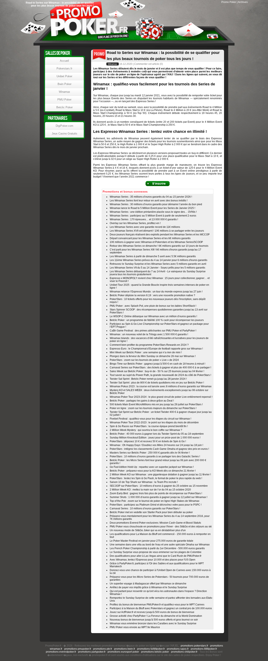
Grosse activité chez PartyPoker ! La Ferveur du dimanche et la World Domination (156, 615)
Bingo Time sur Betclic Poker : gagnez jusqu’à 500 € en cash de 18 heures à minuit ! (157, 363)
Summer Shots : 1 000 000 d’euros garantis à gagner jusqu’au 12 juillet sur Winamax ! (158, 497)
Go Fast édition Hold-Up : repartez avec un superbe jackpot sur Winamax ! (152, 466)
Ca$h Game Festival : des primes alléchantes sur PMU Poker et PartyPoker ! (153, 330)
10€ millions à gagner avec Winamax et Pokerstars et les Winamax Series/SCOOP (156, 242)
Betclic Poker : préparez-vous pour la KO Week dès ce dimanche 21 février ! (153, 470)
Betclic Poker (64, 107)
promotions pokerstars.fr (194, 645)
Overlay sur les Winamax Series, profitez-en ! (135, 223)
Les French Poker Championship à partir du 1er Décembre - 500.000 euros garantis (157, 548)
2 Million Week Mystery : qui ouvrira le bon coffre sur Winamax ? (146, 430)
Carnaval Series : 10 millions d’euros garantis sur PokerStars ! (145, 508)
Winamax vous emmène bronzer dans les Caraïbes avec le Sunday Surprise (153, 623)
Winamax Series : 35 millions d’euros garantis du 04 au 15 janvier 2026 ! (151, 196)
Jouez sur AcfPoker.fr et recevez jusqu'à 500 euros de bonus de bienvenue (152, 612)
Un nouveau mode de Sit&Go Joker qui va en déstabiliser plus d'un (148, 530)
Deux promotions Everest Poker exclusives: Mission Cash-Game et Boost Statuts (155, 522)
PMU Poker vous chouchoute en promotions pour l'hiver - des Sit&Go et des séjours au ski (161, 526)
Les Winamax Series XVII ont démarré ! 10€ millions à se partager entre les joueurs (157, 230)
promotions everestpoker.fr (61, 651)
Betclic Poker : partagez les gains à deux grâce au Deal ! (142, 400)
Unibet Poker (64, 76)
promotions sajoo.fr (178, 648)
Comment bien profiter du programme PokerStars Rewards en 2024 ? (149, 344)
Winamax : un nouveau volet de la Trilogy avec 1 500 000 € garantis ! (149, 334)
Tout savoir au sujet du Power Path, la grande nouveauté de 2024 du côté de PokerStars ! (160, 375)
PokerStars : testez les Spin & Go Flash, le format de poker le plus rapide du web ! (156, 478)
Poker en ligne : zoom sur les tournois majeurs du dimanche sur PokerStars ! (153, 408)
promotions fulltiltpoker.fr (151, 648)
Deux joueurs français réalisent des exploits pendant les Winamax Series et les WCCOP (160, 234)
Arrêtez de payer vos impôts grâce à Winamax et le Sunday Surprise (148, 587)
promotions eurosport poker (123, 651)
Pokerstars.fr (64, 68)
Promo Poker (228, 2)
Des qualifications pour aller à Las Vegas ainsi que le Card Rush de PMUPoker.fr (155, 555)
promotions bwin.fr (124, 648)
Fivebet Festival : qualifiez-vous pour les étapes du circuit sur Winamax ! (150, 418)
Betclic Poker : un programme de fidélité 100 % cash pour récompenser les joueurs (157, 320)
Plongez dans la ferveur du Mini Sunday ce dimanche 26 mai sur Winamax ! (153, 356)
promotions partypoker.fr (92, 651)
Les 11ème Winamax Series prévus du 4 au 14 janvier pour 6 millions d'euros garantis (158, 260)
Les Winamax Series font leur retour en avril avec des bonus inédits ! (148, 200)
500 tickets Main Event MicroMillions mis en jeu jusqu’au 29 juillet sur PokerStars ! (156, 404)
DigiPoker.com (64, 125)
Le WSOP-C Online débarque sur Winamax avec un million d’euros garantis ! (153, 316)
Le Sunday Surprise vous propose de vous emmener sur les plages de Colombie (155, 552)
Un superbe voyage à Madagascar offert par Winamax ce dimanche (148, 583)
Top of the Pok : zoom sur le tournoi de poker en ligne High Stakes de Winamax (154, 500)
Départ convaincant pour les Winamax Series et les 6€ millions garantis (150, 238)
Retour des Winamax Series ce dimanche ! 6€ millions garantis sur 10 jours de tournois (159, 245)
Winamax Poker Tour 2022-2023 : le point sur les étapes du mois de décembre (154, 422)
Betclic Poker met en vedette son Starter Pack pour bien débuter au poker (151, 512)
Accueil (64, 60)
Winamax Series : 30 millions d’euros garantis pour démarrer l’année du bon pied (156, 204)
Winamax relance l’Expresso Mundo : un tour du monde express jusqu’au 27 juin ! (156, 291)
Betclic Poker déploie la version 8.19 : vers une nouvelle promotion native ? (152, 295)
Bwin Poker (64, 84)
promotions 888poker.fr (204, 648)
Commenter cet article (146, 64)
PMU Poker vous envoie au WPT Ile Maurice (135, 627)
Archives (243, 2)
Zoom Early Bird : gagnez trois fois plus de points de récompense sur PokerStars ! (156, 493)
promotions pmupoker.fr (77, 648)
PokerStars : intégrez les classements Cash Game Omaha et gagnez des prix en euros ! (159, 448)
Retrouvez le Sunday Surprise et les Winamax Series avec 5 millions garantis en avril (158, 263)
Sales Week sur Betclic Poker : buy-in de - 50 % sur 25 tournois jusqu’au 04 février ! (157, 371)
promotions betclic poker (155, 651)
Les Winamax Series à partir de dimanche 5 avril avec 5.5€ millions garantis (153, 256)
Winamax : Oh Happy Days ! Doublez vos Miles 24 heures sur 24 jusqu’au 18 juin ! (156, 445)
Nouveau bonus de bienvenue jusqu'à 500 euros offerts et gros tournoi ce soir (154, 619)
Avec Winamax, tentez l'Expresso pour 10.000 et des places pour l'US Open (152, 559)
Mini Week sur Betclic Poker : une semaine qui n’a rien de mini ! (146, 352)
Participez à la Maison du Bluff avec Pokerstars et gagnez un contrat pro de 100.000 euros (161, 608)
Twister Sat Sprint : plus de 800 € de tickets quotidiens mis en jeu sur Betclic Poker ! (157, 382)
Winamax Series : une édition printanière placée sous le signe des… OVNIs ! (153, 211)
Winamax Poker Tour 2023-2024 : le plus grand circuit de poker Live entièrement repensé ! (161, 396)
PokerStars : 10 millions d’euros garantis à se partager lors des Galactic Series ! (155, 456)
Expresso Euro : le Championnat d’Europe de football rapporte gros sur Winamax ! (156, 348)
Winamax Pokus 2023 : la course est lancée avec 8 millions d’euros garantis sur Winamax (160, 386)
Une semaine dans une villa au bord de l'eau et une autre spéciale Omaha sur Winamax (160, 544)
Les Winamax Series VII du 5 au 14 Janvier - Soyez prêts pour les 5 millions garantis (157, 267)
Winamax (112, 64)
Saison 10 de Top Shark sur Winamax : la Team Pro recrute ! (144, 482)
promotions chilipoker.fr (184, 651)
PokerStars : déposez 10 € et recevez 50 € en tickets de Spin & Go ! (148, 441)
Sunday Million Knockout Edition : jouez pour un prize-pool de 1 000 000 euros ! (155, 437)
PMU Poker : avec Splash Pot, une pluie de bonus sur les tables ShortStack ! (153, 305)
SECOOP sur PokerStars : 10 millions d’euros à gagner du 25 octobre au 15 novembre (159, 485)
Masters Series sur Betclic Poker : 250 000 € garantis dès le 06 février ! (150, 452)
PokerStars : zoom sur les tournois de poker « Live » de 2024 (144, 360)
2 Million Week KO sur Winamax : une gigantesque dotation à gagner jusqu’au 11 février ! (160, 474)
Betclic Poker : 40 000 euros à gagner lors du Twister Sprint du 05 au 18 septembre (157, 433)
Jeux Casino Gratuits (64, 133)
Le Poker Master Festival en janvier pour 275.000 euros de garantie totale (151, 540)
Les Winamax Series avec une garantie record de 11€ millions (145, 227)
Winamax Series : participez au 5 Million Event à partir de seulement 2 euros (153, 215)
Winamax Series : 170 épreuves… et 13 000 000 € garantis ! (144, 219)
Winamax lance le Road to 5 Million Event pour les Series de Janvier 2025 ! (152, 208)
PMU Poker (64, 99)
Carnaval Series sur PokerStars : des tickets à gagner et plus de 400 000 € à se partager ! (160, 367)
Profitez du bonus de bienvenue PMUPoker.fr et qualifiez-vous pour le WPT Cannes (157, 604)
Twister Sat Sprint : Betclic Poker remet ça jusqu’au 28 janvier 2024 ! (148, 378)
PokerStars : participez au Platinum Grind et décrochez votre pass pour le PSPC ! (155, 504)
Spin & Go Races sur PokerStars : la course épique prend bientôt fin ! (149, 426)
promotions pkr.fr (102, 648)
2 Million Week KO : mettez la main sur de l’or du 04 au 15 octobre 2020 (150, 489)
